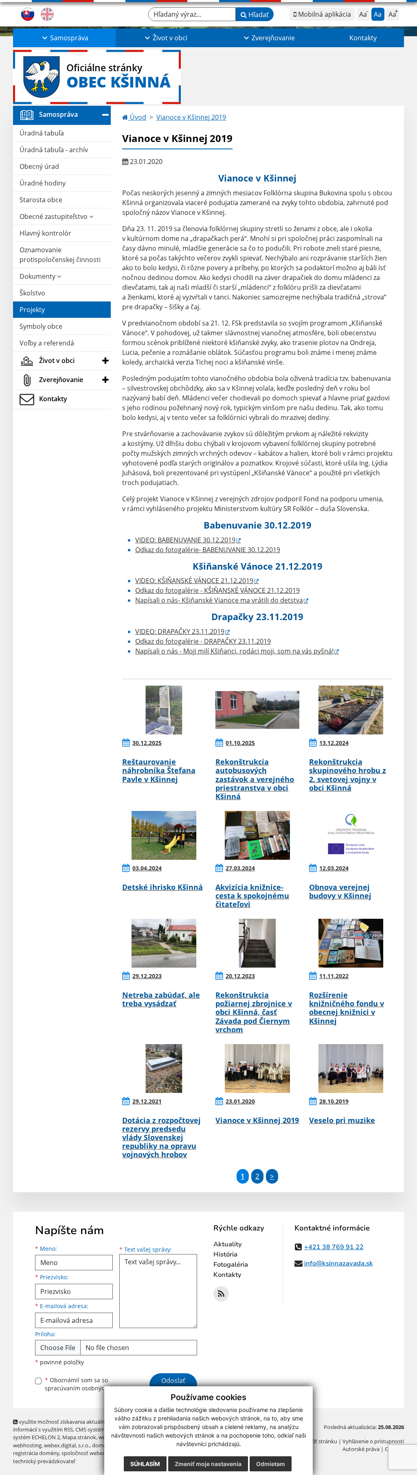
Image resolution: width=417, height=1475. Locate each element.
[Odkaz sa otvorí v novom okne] (221, 1294)
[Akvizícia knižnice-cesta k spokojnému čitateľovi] (257, 835)
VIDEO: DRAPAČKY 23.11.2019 (179, 631)
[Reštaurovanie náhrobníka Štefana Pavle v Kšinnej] (164, 710)
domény (102, 1445)
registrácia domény (36, 1453)
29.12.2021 (147, 1101)
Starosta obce (41, 199)
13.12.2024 (334, 743)
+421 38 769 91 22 (334, 1247)
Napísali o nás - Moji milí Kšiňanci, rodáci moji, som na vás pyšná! (234, 651)
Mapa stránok (79, 1437)
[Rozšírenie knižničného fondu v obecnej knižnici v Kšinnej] (351, 943)
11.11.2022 (334, 976)
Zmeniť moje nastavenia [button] (208, 1463)
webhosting (27, 1445)
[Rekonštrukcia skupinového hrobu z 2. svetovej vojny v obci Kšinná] (351, 710)
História (225, 1254)
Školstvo (32, 292)
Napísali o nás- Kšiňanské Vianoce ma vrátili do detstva (219, 600)
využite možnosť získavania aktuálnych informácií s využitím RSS (63, 1425)
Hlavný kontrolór (45, 233)
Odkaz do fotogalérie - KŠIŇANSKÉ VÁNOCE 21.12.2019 (217, 590)
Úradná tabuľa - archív (54, 149)
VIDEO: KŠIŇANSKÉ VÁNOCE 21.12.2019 (194, 580)
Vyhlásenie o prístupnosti (373, 1441)
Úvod (137, 117)
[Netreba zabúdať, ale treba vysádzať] (164, 943)
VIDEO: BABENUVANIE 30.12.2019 (185, 539)
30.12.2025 (147, 743)
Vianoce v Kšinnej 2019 (191, 117)
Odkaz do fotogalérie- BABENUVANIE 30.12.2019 (207, 549)
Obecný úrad (39, 166)
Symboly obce (41, 326)
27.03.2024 (240, 868)
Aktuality (227, 1244)
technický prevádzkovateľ (44, 1461)
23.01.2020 (240, 1101)
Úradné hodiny (43, 183)
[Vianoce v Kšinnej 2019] (257, 1068)
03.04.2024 (147, 868)
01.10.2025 (240, 743)
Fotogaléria (230, 1264)
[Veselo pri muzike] (351, 1068)
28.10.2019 (334, 1101)
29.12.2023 (147, 976)
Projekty (32, 309)
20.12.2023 (240, 976)
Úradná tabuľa (42, 133)
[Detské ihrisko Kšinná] (164, 835)
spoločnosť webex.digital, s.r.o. (98, 1453)
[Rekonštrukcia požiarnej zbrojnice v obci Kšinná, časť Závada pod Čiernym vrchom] (257, 943)
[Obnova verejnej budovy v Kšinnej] (351, 835)
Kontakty (363, 37)
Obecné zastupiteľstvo (54, 216)
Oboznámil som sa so (86, 1384)
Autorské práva (361, 1449)
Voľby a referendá (47, 343)
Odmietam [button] (270, 1463)
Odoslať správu (173, 1385)
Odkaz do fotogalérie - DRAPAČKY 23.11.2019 (203, 641)
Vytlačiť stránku (318, 1441)
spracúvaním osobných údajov (86, 1388)
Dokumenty (38, 276)
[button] (64, 37)
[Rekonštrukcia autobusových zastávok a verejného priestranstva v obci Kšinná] (257, 710)
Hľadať (258, 14)
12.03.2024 (334, 868)
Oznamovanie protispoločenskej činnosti (60, 254)
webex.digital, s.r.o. (67, 1445)
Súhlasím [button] (145, 1463)
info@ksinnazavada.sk (338, 1263)
